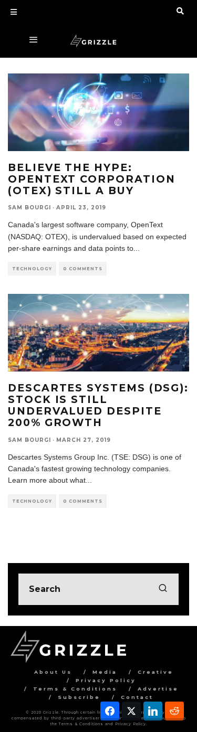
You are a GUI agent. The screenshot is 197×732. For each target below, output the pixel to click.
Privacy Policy (106, 680)
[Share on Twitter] (131, 711)
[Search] (180, 10)
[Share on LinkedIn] (152, 711)
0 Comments (82, 268)
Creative (155, 672)
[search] (163, 589)
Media (104, 672)
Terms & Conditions (75, 689)
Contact (137, 697)
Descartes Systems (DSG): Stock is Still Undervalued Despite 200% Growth (98, 405)
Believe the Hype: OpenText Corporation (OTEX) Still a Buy (91, 179)
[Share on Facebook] (109, 711)
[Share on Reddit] (174, 711)
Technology (32, 268)
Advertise (158, 689)
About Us (53, 672)
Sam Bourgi (29, 207)
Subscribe (79, 697)
